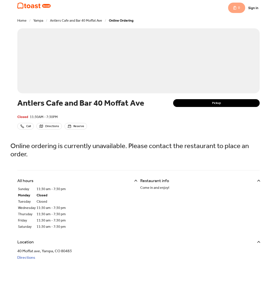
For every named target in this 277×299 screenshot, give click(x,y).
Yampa (38, 20)
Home (22, 20)
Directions (26, 257)
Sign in (253, 8)
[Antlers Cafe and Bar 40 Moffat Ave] (34, 6)
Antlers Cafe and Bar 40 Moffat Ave (76, 20)
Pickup (216, 103)
